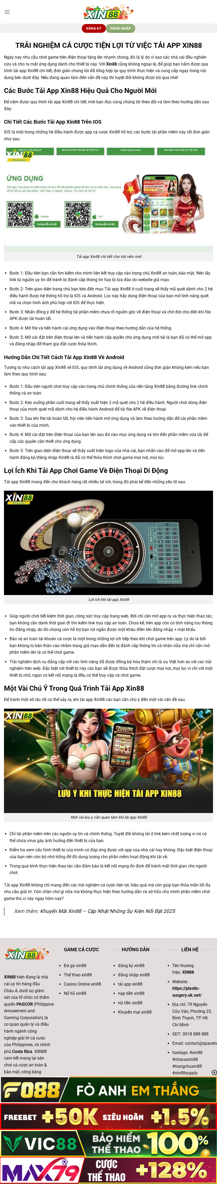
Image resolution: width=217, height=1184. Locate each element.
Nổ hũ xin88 (75, 993)
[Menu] (7, 11)
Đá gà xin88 (75, 965)
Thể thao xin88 (78, 974)
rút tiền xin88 (130, 1002)
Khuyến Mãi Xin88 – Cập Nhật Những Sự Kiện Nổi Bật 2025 (107, 911)
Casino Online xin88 (82, 984)
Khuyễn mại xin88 (135, 1012)
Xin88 (111, 64)
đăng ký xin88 (131, 965)
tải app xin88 (130, 984)
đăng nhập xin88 (134, 974)
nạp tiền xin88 (131, 993)
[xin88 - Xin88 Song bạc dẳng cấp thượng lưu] (108, 12)
